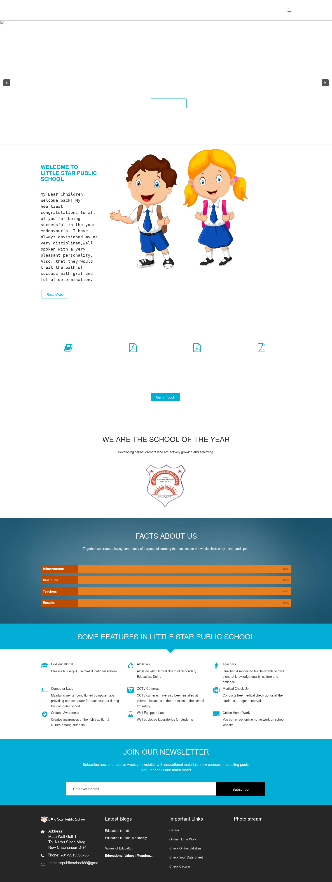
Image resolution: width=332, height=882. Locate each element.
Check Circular (179, 866)
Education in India (118, 830)
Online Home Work (182, 839)
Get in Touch (165, 397)
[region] (166, 82)
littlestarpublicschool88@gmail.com (78, 862)
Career (174, 830)
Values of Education (119, 848)
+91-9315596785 (75, 855)
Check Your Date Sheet (186, 857)
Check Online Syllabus (185, 848)
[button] (6, 82)
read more (55, 294)
